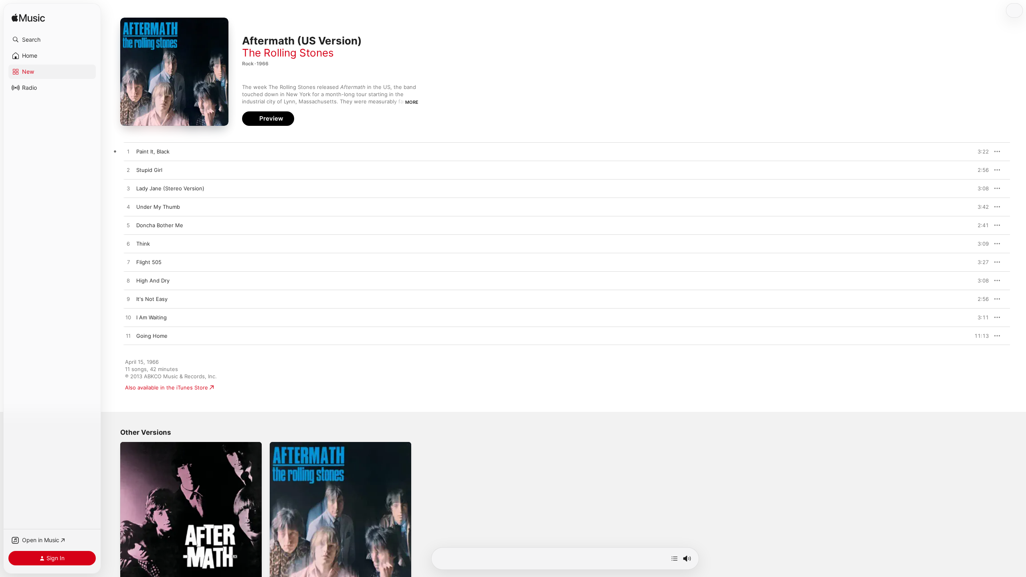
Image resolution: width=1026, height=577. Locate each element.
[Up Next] (674, 558)
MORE (411, 102)
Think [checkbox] (143, 243)
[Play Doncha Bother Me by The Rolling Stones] (128, 225)
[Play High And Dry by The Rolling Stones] (128, 280)
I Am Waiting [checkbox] (151, 317)
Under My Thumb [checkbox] (158, 207)
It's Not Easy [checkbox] (152, 299)
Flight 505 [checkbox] (149, 262)
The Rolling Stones (288, 52)
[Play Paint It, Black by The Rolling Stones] (128, 151)
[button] (52, 39)
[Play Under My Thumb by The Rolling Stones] (128, 207)
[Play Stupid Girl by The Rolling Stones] (128, 170)
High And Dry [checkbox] (153, 280)
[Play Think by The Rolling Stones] (128, 244)
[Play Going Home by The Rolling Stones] (128, 336)
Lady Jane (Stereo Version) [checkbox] (170, 188)
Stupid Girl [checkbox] (149, 170)
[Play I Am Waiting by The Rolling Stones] (128, 317)
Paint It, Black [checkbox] (153, 151)
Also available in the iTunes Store (166, 387)
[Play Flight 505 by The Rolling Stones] (128, 262)
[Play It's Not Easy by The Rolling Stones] (128, 299)
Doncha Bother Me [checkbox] (159, 225)
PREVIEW (980, 151)
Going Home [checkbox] (152, 336)
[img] (28, 18)
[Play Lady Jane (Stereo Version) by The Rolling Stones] (128, 188)
